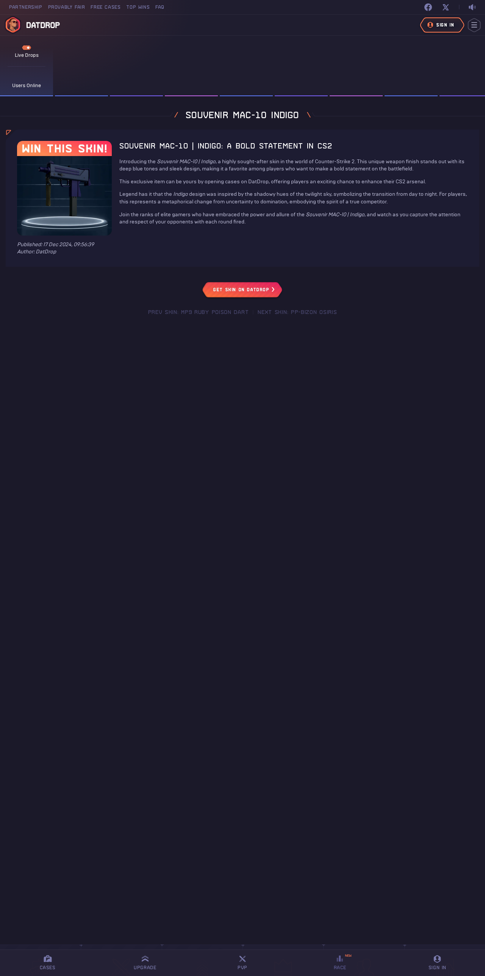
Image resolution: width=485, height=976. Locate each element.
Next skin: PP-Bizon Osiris (297, 312)
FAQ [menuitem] (159, 7)
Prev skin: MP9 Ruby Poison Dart (198, 312)
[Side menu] (474, 25)
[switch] (472, 7)
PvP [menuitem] (246, 961)
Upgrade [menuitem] (145, 967)
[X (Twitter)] (445, 7)
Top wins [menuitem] (138, 7)
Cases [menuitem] (48, 967)
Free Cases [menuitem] (105, 7)
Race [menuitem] (343, 961)
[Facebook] (428, 7)
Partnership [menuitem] (25, 7)
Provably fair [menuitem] (66, 7)
